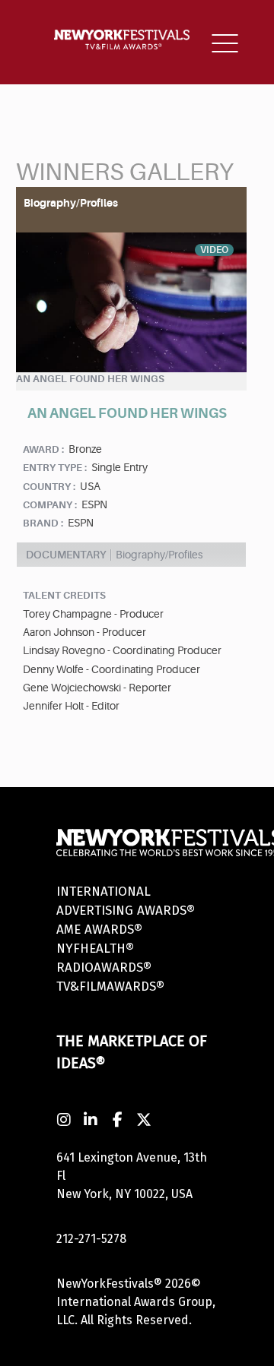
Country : (49, 486)
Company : (50, 505)
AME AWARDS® (99, 930)
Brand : (43, 523)
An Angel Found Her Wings (90, 378)
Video (214, 250)
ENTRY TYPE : (55, 467)
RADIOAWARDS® (103, 967)
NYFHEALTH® (95, 949)
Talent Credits (64, 595)
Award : (43, 449)
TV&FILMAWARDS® (110, 986)
